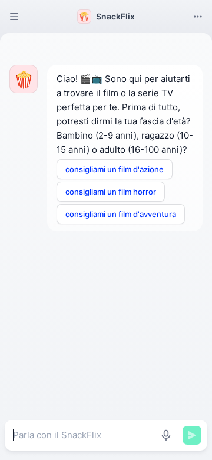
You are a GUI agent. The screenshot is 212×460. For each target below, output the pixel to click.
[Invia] (192, 435)
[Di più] (197, 16)
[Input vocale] (166, 435)
